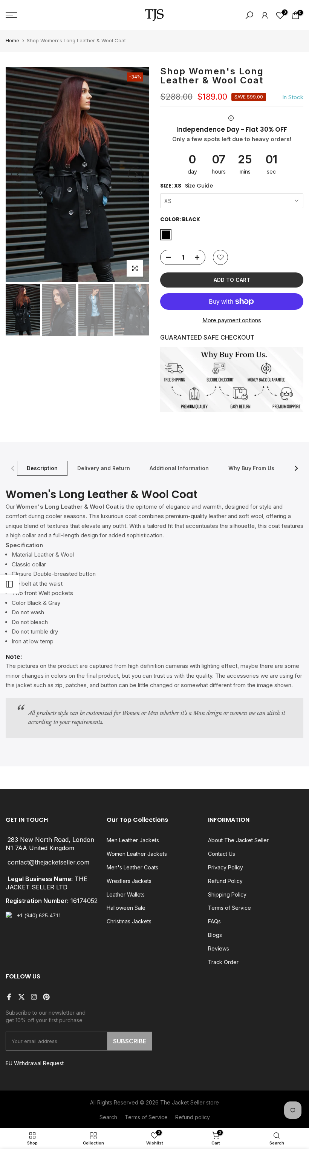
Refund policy (192, 1117)
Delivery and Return (103, 468)
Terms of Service (229, 907)
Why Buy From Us (251, 468)
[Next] (135, 174)
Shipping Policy (227, 894)
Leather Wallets (126, 894)
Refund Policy (225, 881)
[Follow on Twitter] (21, 996)
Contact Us (221, 854)
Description (42, 468)
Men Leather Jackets (133, 840)
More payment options (231, 320)
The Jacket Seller (182, 1102)
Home (12, 40)
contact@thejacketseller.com (48, 862)
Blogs (215, 935)
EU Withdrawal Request (35, 1063)
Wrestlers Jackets (129, 881)
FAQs (214, 921)
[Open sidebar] (9, 584)
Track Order (223, 962)
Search (108, 1117)
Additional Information (179, 468)
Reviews (218, 948)
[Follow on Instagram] (34, 996)
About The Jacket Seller (238, 840)
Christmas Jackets (129, 921)
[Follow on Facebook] (9, 996)
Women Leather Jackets (137, 854)
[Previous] (18, 174)
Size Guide (199, 185)
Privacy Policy (225, 867)
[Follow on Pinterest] (46, 996)
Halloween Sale (126, 907)
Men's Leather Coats (132, 867)
